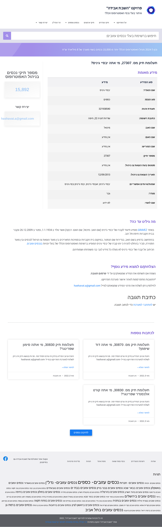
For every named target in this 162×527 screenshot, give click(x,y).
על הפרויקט (121, 23)
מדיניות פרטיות (73, 461)
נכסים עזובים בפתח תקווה (48, 500)
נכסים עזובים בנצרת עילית (148, 501)
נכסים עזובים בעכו (88, 501)
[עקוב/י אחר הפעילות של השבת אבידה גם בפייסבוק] (5, 458)
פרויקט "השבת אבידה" (124, 8)
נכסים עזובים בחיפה (26, 491)
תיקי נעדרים (104, 23)
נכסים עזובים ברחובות (60, 505)
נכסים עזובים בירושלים (140, 496)
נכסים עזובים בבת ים (83, 488)
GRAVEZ (142, 229)
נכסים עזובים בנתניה (125, 500)
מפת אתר (101, 461)
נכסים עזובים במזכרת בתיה (52, 497)
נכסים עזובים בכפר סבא (94, 496)
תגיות (88, 461)
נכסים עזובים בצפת (25, 501)
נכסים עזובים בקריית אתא (150, 505)
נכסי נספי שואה (118, 461)
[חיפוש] (7, 36)
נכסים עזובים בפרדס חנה (72, 501)
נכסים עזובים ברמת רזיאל (150, 511)
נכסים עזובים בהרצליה (112, 491)
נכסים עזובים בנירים (14, 497)
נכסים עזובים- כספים (98, 482)
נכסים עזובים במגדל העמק (73, 497)
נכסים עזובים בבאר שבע (137, 488)
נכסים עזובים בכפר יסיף (115, 497)
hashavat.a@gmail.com (17, 118)
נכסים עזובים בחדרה (69, 492)
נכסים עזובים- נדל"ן (61, 482)
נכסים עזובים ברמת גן (19, 505)
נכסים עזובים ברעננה (132, 510)
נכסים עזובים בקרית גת (109, 505)
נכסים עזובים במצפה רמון (31, 497)
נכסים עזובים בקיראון (9, 501)
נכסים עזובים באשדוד (34, 483)
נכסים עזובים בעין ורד (104, 501)
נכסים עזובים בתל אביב (104, 510)
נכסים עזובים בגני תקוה (20, 488)
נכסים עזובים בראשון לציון (85, 505)
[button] (81, 433)
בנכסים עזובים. (34, 243)
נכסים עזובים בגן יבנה (38, 488)
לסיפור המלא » (143, 367)
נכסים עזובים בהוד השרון (136, 492)
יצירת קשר (43, 23)
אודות (153, 461)
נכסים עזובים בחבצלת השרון (88, 492)
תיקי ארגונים (89, 23)
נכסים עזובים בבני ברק (110, 488)
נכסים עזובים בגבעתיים (58, 488)
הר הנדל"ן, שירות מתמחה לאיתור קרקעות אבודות (66, 522)
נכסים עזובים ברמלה (40, 505)
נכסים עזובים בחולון (49, 491)
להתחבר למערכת (142, 304)
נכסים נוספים (73, 23)
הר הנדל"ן (56, 23)
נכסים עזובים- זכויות (152, 483)
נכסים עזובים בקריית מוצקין (129, 505)
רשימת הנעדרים (138, 461)
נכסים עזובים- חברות (132, 482)
